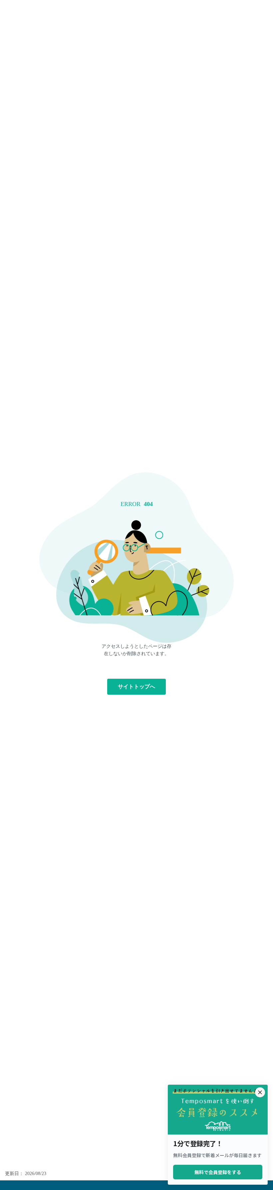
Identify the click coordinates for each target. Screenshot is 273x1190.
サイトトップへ (136, 686)
